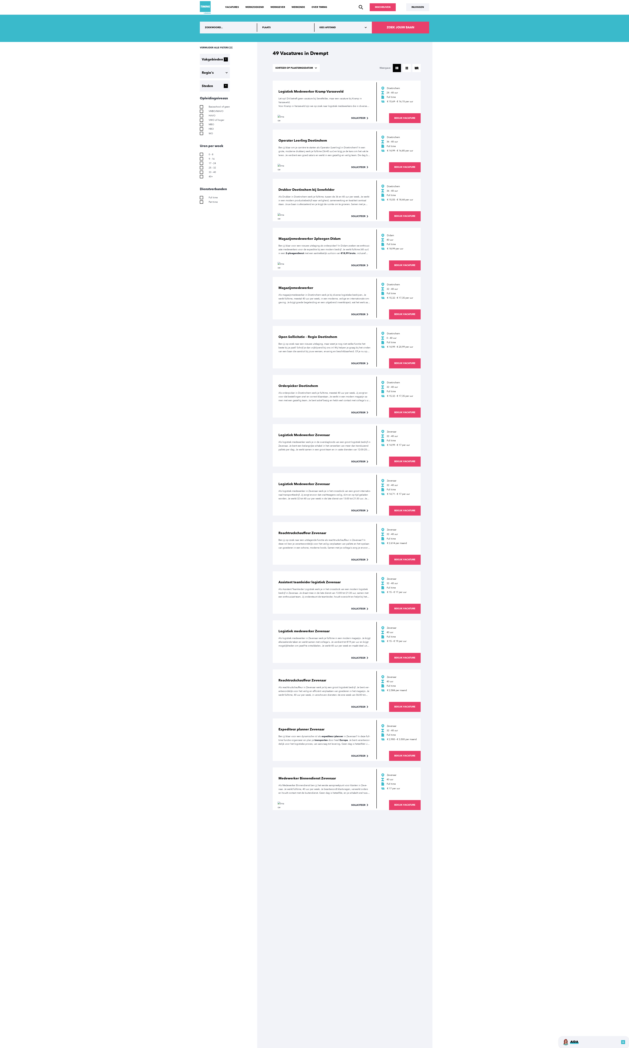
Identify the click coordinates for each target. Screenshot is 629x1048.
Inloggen (417, 7)
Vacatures (232, 7)
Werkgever (277, 7)
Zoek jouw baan (400, 27)
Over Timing (319, 7)
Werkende (298, 7)
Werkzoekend (254, 7)
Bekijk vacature (404, 118)
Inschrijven (383, 7)
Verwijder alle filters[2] (216, 47)
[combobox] (285, 27)
